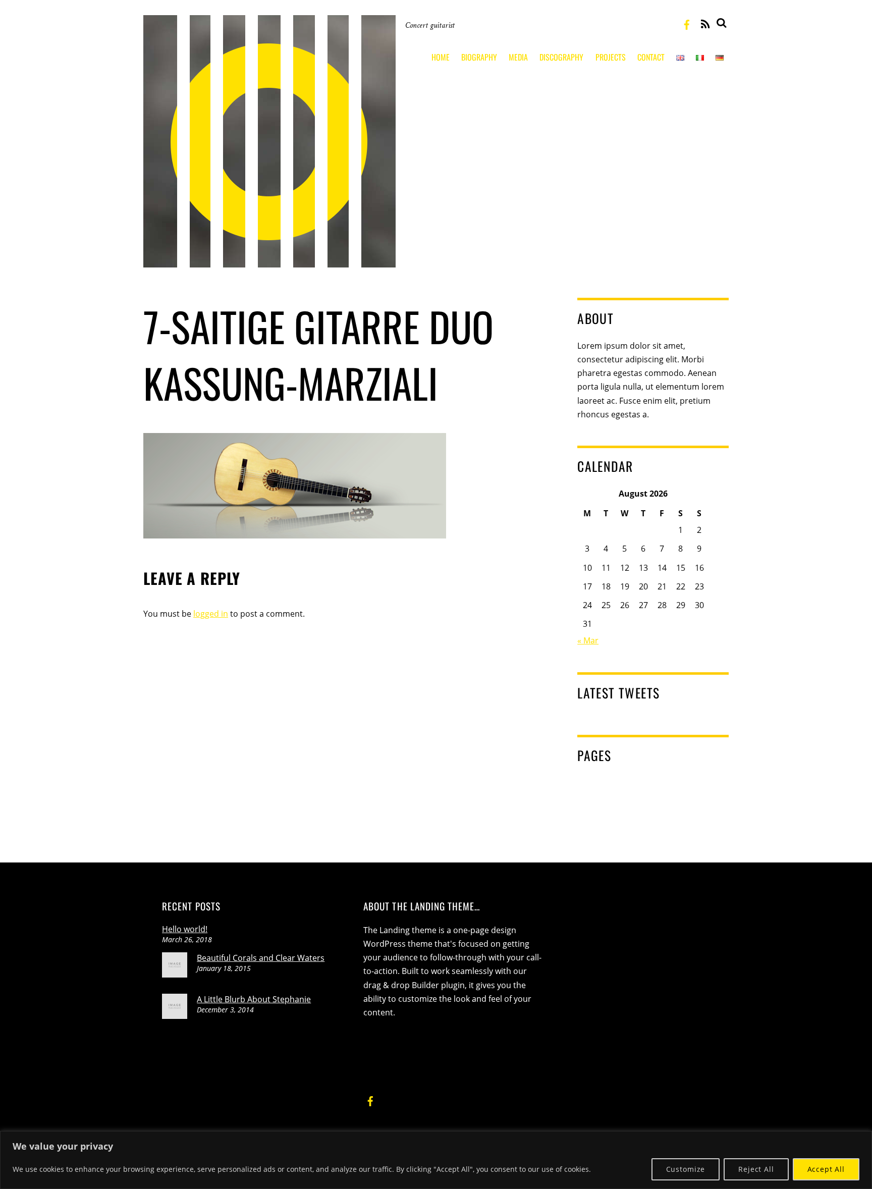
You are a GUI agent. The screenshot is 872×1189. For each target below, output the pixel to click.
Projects (610, 57)
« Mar (587, 640)
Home (440, 57)
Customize (685, 1169)
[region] (436, 1160)
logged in (210, 613)
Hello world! (184, 929)
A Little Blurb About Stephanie (254, 999)
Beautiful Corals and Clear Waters (260, 957)
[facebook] (687, 23)
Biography (479, 57)
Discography (561, 57)
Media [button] (518, 57)
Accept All (826, 1169)
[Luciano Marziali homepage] (269, 259)
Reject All (756, 1169)
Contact (651, 57)
